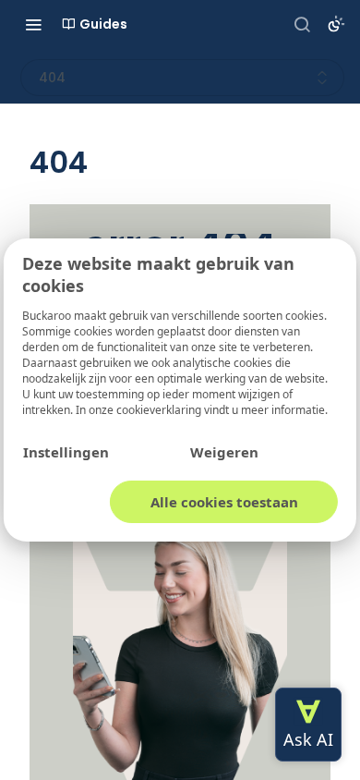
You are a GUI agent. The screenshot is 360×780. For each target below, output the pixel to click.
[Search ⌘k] (302, 24)
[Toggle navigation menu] (33, 24)
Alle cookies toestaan (224, 502)
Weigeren (224, 452)
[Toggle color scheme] (336, 24)
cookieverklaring (160, 410)
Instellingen (66, 452)
